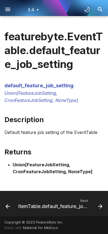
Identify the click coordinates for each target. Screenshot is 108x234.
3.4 (31, 9)
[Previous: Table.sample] (6, 203)
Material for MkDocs (40, 228)
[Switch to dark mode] (86, 9)
